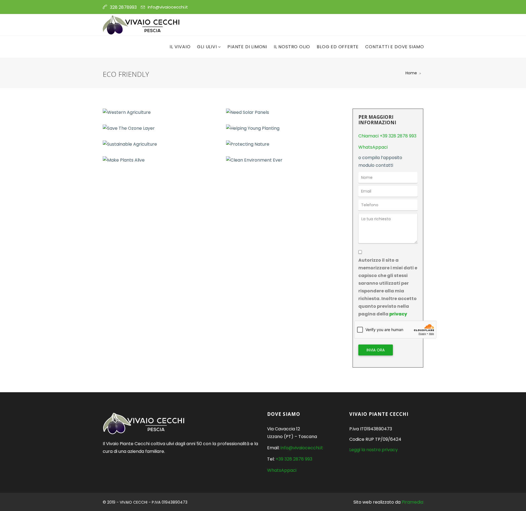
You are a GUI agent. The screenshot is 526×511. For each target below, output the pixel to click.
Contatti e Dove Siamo (394, 47)
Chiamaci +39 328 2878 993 (387, 136)
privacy (398, 314)
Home (411, 73)
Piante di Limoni (247, 47)
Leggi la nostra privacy (373, 450)
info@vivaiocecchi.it (168, 7)
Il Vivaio (180, 47)
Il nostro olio (292, 47)
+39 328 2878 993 (294, 459)
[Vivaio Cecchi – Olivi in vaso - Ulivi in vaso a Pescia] (141, 25)
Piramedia (412, 502)
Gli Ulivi (207, 47)
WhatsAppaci (373, 147)
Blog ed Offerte (338, 47)
